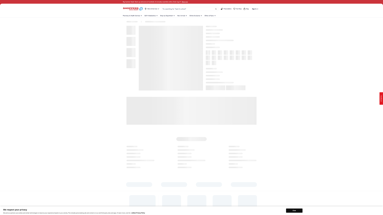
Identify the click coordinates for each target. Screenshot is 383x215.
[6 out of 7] (130, 90)
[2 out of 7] (130, 43)
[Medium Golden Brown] (218, 78)
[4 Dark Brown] (212, 72)
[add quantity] (216, 95)
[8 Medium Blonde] (253, 72)
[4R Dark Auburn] (230, 72)
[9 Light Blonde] (206, 78)
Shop (128, 21)
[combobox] (190, 9)
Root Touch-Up (176, 21)
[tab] (229, 131)
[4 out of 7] (130, 67)
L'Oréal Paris (209, 28)
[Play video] (130, 102)
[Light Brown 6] (212, 78)
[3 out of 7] (130, 55)
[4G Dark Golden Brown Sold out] (224, 72)
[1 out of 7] (130, 31)
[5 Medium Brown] (235, 72)
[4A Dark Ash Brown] (218, 72)
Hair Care (148, 21)
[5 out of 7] (130, 78)
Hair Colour (161, 21)
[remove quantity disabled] (206, 95)
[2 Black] (206, 72)
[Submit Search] (216, 9)
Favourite (244, 103)
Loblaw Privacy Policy (138, 213)
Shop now (185, 2)
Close (294, 210)
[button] (218, 85)
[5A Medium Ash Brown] (241, 72)
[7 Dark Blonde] (247, 72)
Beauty (137, 21)
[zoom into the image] (187, 76)
